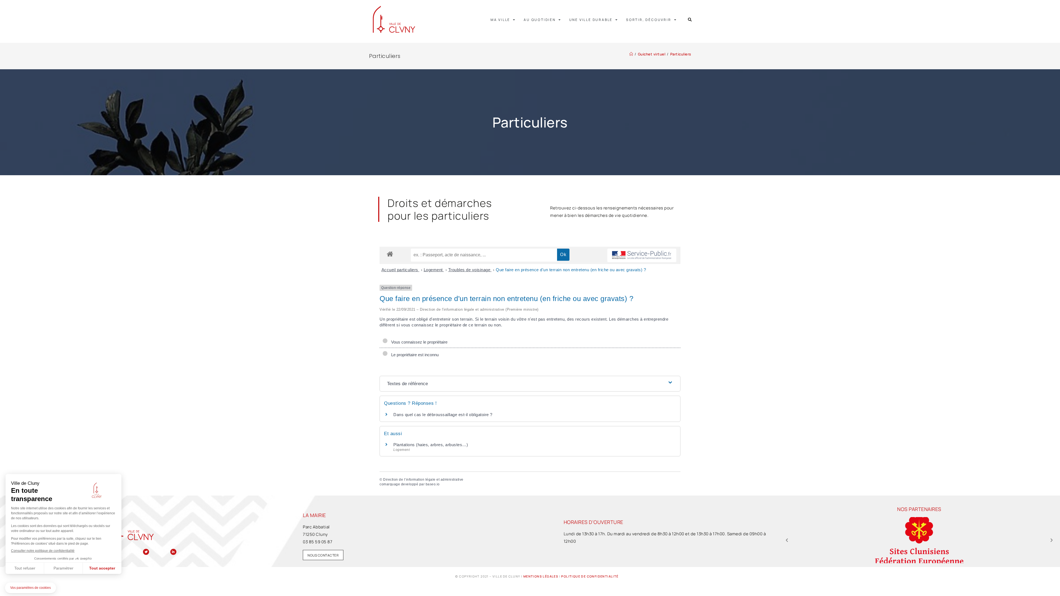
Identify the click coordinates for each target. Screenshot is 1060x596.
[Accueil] (631, 54)
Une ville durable (591, 19)
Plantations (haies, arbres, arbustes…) (430, 444)
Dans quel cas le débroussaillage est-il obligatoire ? (442, 414)
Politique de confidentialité (589, 576)
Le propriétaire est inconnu (414, 354)
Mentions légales (540, 576)
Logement (434, 269)
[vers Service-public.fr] (641, 255)
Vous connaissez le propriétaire (418, 342)
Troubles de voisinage (470, 269)
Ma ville (500, 19)
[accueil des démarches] (390, 254)
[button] (690, 19)
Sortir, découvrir (648, 19)
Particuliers (680, 54)
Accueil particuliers (400, 269)
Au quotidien (540, 19)
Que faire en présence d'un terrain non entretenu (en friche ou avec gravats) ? (571, 269)
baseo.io (433, 484)
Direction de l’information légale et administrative (423, 479)
